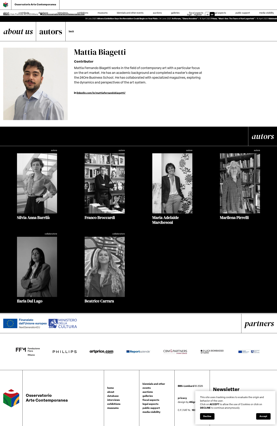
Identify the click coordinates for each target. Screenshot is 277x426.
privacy (182, 398)
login (189, 15)
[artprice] (108, 352)
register (198, 15)
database (113, 396)
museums (113, 408)
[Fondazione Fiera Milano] (34, 352)
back (71, 31)
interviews (113, 400)
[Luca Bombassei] (218, 352)
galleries (148, 396)
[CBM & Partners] (181, 352)
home (110, 388)
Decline (207, 416)
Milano (6, 14)
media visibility (266, 13)
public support (242, 13)
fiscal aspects (151, 400)
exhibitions (113, 404)
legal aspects (219, 13)
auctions (148, 392)
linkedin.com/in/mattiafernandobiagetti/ (101, 93)
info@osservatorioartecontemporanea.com (63, 14)
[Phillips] (71, 352)
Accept (263, 416)
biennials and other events (154, 386)
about (110, 392)
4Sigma (188, 402)
